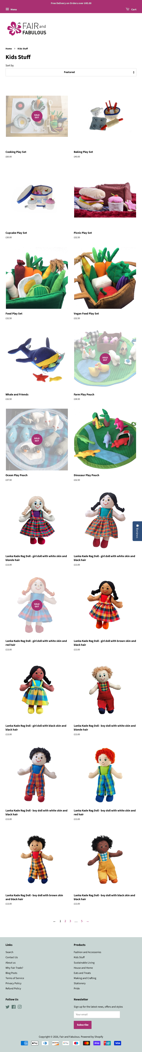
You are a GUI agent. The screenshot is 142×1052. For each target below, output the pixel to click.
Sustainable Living (84, 963)
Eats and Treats (82, 973)
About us (11, 963)
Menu (13, 9)
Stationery (80, 983)
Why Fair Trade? (14, 968)
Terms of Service (15, 978)
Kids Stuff (79, 957)
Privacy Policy (13, 983)
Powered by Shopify (92, 1037)
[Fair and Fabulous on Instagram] (20, 1008)
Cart (133, 9)
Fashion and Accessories (87, 952)
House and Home (83, 968)
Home (9, 48)
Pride (77, 988)
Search (9, 952)
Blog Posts (11, 973)
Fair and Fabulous (70, 1037)
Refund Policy (13, 988)
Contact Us (12, 957)
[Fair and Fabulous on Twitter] (8, 1008)
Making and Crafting (85, 978)
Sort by (10, 65)
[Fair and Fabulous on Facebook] (13, 1008)
